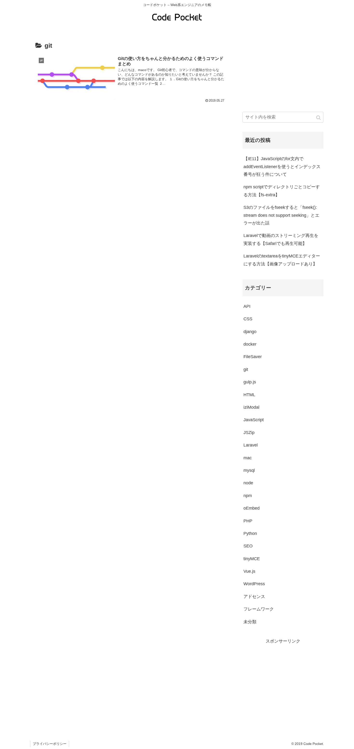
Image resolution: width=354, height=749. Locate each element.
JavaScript (253, 419)
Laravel (250, 445)
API (246, 306)
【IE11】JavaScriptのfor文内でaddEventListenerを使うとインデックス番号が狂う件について (282, 166)
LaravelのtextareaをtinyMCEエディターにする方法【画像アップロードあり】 (281, 260)
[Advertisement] (283, 69)
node (248, 482)
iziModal (251, 407)
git (245, 369)
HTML (249, 394)
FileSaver (252, 356)
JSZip (249, 432)
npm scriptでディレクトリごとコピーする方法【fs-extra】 (281, 190)
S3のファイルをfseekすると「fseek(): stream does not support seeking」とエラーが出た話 (281, 215)
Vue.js (249, 571)
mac (247, 457)
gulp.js (249, 382)
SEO (248, 546)
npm (247, 495)
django (249, 331)
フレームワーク (258, 609)
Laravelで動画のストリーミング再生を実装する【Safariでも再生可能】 (280, 239)
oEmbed (251, 508)
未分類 (249, 621)
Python (250, 533)
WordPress (254, 583)
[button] (318, 118)
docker (249, 344)
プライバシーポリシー (49, 744)
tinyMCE (251, 558)
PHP (247, 521)
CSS (247, 318)
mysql (249, 470)
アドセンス (254, 596)
